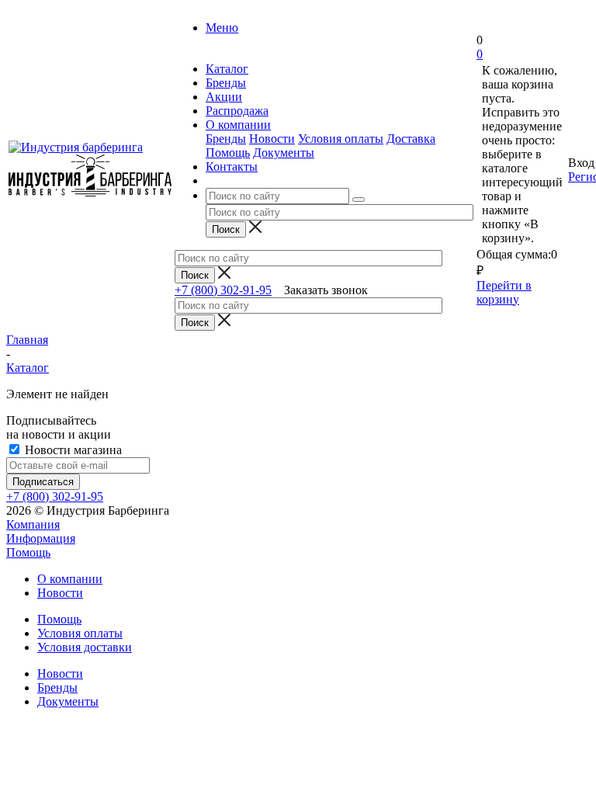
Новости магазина (72, 450)
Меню (222, 27)
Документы (283, 152)
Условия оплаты (340, 138)
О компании (69, 578)
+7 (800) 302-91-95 (223, 290)
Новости (272, 138)
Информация (40, 538)
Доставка (410, 138)
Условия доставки (84, 647)
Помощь (228, 152)
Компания (33, 524)
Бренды (226, 138)
